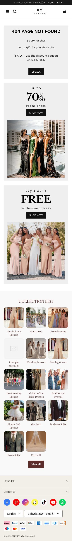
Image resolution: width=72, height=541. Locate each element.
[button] (7, 11)
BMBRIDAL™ (14, 536)
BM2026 (36, 71)
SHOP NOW (36, 112)
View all (36, 464)
